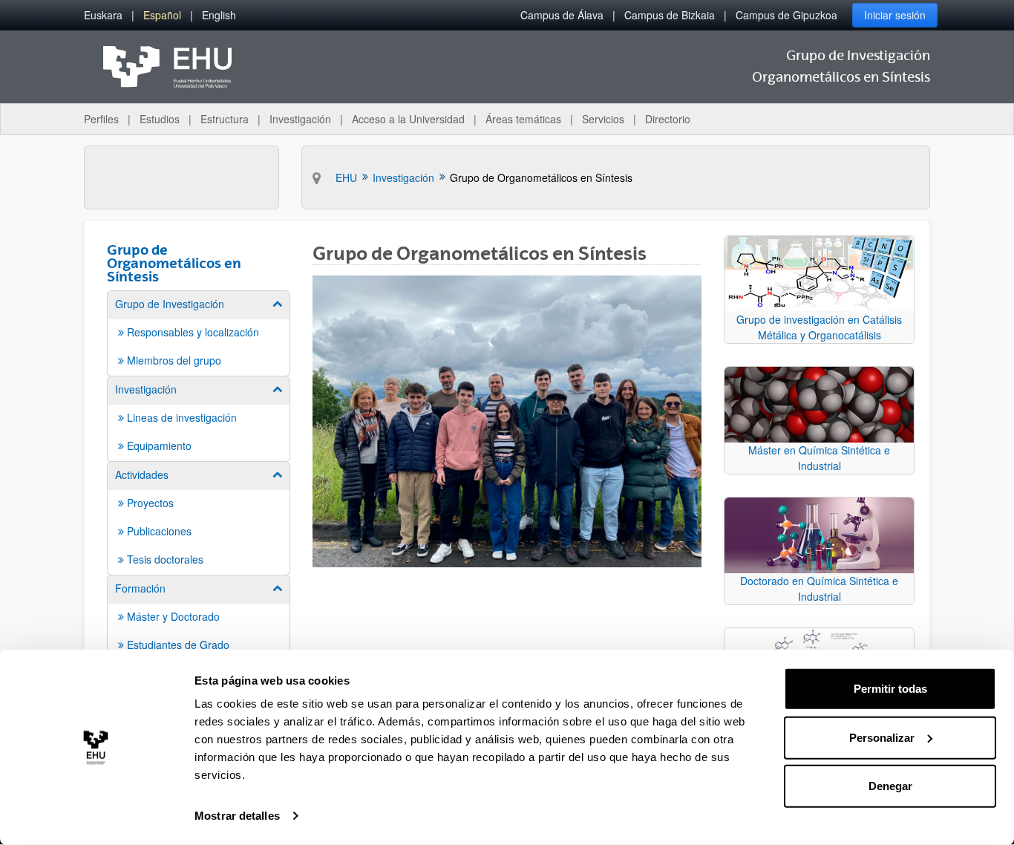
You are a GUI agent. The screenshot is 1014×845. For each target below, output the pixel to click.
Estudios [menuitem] (160, 118)
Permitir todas (890, 688)
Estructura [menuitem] (224, 118)
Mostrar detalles (237, 815)
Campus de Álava (562, 14)
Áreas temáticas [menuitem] (523, 118)
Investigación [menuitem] (300, 118)
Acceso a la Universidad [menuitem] (408, 118)
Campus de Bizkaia (669, 14)
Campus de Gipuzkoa (786, 14)
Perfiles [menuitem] (101, 118)
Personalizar (882, 737)
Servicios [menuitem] (603, 118)
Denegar (890, 786)
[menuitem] (103, 15)
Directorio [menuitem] (667, 118)
